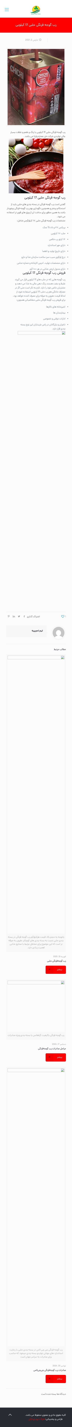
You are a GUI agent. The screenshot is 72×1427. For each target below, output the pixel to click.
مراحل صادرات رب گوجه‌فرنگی (52, 1049)
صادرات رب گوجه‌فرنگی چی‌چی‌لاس (49, 1370)
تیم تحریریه (37, 631)
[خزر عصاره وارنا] (36, 10)
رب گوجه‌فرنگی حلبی (56, 961)
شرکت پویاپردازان (36, 1419)
